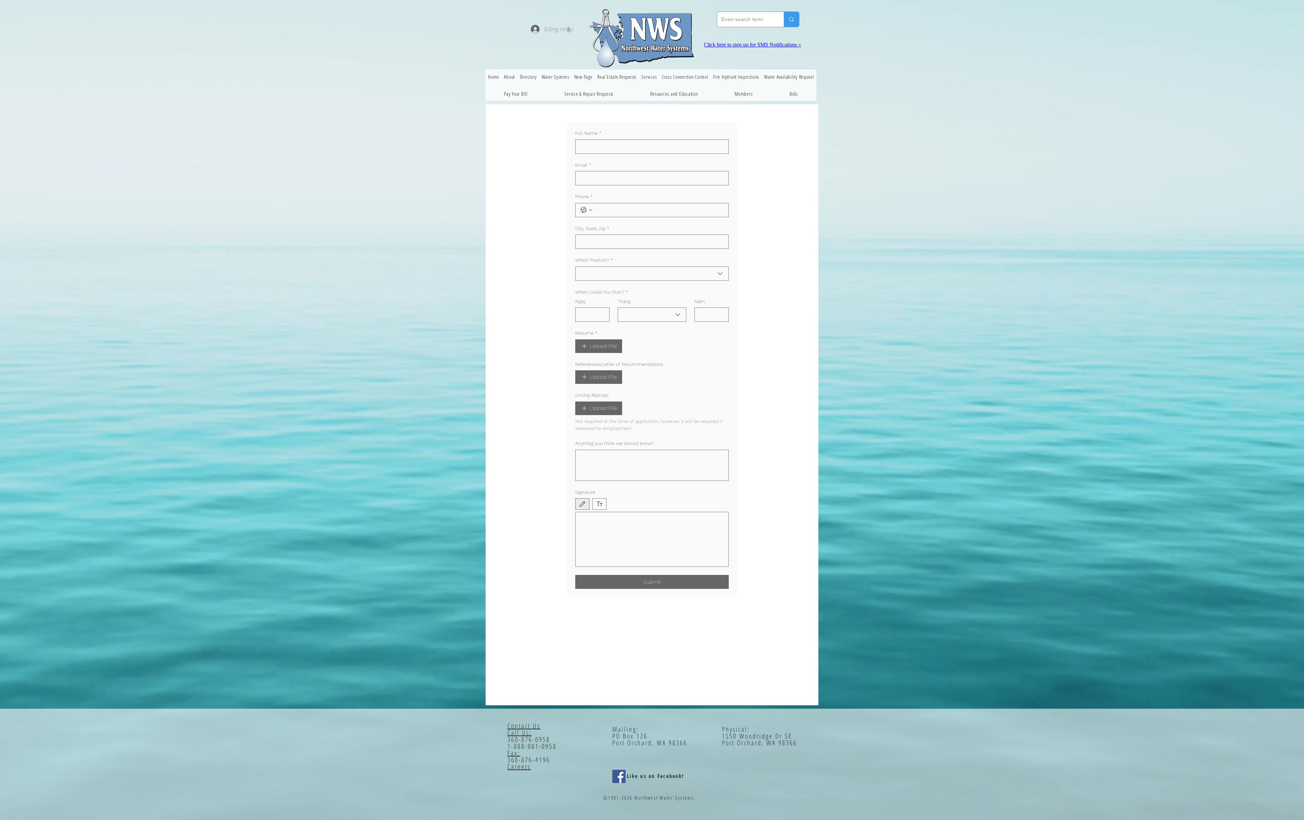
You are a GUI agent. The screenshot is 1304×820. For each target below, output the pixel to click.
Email (583, 165)
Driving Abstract (592, 395)
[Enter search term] (791, 19)
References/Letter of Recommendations (619, 364)
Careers (519, 766)
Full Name (588, 133)
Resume (586, 333)
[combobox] (652, 273)
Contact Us (523, 725)
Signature (585, 492)
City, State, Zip (592, 228)
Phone (584, 196)
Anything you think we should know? (614, 443)
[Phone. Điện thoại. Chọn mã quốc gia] (586, 210)
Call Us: (519, 732)
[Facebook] (619, 776)
